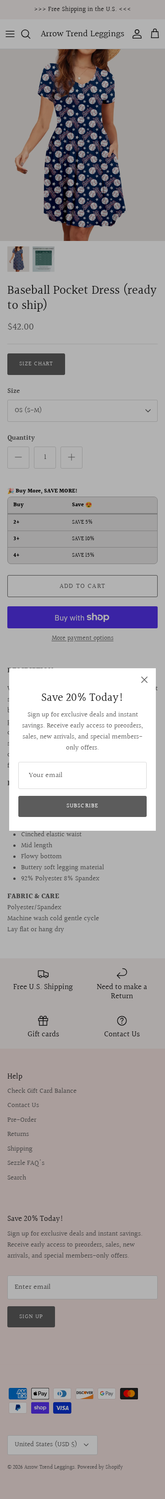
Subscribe (82, 806)
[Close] (144, 680)
